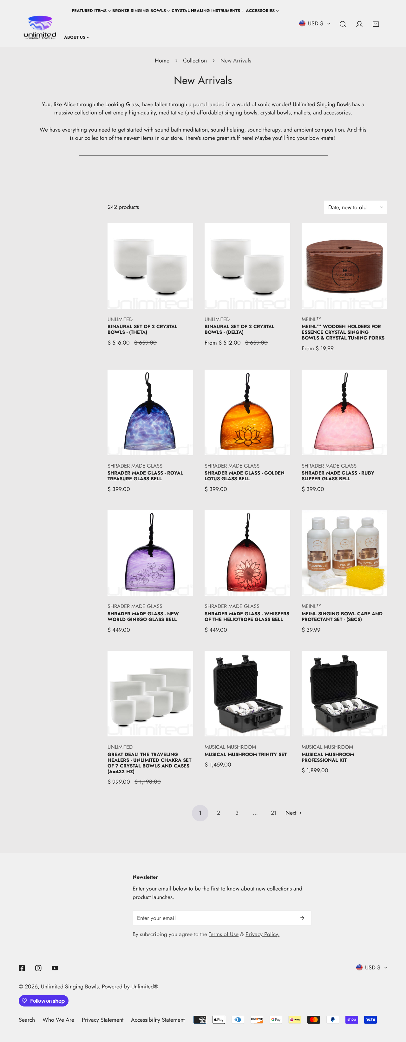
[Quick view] (180, 301)
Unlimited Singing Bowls (70, 986)
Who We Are (58, 1020)
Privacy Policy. (262, 934)
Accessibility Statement (158, 1020)
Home (162, 60)
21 (274, 813)
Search (27, 1020)
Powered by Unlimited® (130, 986)
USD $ (315, 23)
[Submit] (302, 917)
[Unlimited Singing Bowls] (40, 24)
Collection (195, 60)
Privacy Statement (102, 1020)
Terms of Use (224, 934)
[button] (376, 24)
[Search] (343, 24)
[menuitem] (76, 37)
